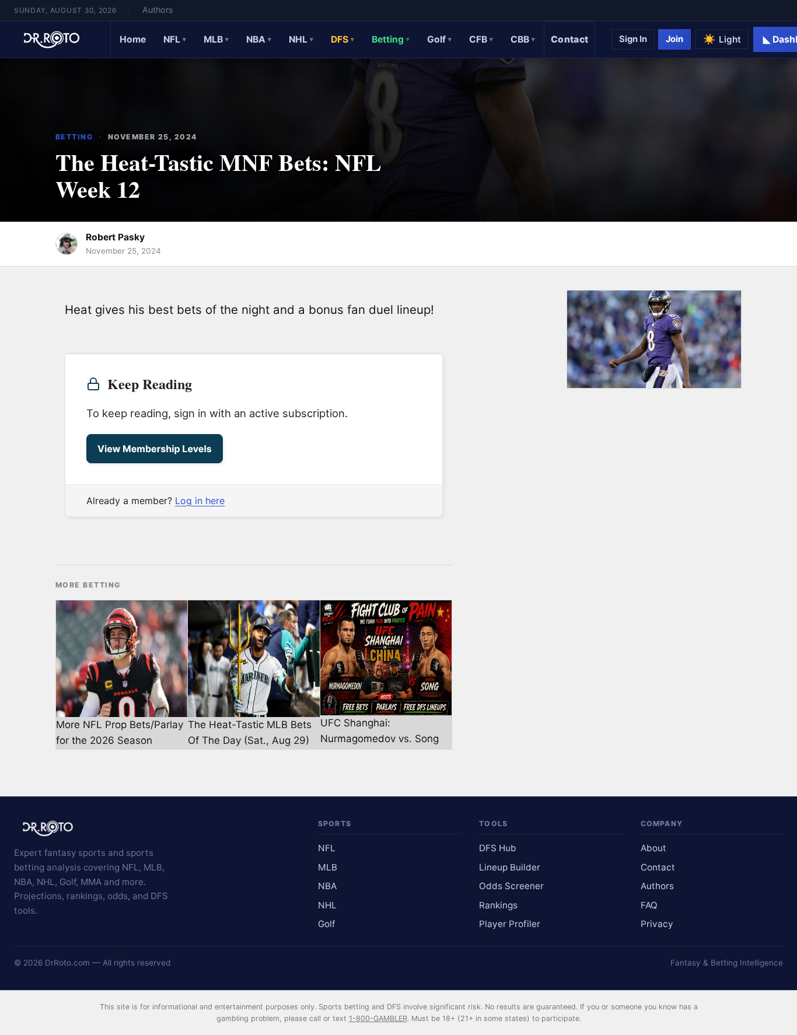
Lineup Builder (509, 867)
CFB (481, 39)
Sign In (633, 39)
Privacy (657, 923)
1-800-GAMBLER (378, 1018)
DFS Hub (497, 848)
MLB (216, 39)
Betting (391, 39)
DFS (342, 39)
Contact (569, 39)
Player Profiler (509, 923)
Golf (439, 39)
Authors (157, 10)
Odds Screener (511, 885)
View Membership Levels (154, 448)
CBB (523, 39)
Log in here (200, 500)
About (653, 848)
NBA (258, 39)
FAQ (649, 905)
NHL (301, 39)
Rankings (498, 905)
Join (674, 39)
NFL (174, 39)
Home (133, 39)
